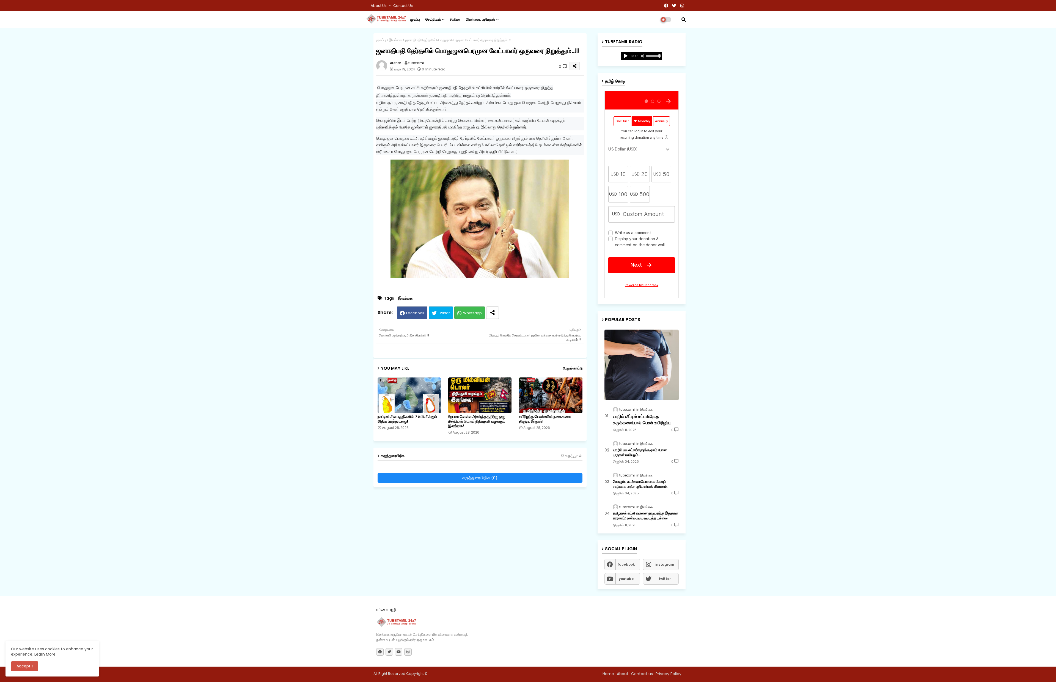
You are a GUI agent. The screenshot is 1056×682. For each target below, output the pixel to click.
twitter (665, 578)
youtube (626, 578)
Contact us (403, 5)
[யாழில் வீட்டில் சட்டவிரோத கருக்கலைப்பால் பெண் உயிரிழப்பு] (641, 365)
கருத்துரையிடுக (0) (479, 478)
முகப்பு (415, 19)
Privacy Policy (668, 673)
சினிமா (455, 19)
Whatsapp (472, 313)
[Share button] (492, 312)
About (622, 673)
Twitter (444, 313)
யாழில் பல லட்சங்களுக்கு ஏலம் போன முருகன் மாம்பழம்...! (640, 453)
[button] (683, 19)
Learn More (45, 654)
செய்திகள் (433, 19)
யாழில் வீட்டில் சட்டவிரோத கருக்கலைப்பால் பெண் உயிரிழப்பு (641, 419)
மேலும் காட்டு (572, 368)
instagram (664, 564)
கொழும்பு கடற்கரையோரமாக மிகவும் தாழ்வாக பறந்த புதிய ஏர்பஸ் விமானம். (640, 484)
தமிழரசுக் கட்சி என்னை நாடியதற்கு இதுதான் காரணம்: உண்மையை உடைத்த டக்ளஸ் (645, 516)
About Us (379, 5)
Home (608, 673)
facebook (626, 564)
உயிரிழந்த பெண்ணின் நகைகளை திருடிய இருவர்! (545, 419)
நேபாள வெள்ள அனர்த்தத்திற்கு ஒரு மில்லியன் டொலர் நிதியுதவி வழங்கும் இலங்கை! (476, 421)
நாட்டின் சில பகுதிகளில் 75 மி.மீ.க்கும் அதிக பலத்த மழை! (407, 419)
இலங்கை (395, 40)
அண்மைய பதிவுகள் (480, 19)
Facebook (415, 313)
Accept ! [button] (24, 666)
